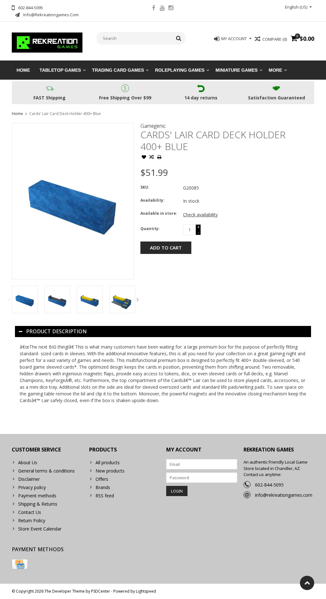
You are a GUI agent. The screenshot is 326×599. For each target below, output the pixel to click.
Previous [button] (9, 299)
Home (23, 70)
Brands (103, 487)
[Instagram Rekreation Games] (170, 8)
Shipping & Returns (37, 504)
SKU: (144, 187)
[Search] (179, 38)
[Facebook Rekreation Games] (153, 8)
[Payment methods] (20, 564)
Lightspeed (146, 591)
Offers (102, 479)
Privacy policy (32, 487)
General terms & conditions (46, 471)
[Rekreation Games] (47, 42)
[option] (25, 299)
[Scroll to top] (307, 583)
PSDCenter (100, 591)
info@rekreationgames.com (283, 495)
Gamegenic (153, 125)
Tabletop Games (60, 70)
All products (108, 462)
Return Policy (31, 520)
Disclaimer (29, 479)
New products (110, 471)
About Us (27, 462)
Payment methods (37, 496)
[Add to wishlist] (144, 158)
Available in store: (158, 213)
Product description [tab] (56, 331)
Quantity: (150, 228)
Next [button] (137, 299)
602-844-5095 (269, 485)
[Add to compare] (151, 158)
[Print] (159, 158)
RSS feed (105, 496)
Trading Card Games (118, 70)
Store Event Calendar (39, 529)
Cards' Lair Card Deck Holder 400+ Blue (65, 113)
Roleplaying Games (179, 70)
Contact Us (29, 512)
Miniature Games (237, 70)
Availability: (152, 200)
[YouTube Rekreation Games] (162, 8)
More (275, 70)
